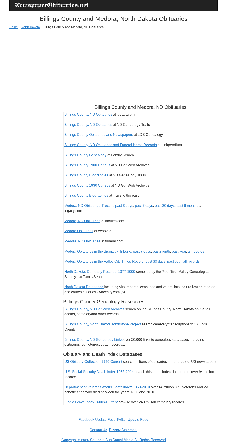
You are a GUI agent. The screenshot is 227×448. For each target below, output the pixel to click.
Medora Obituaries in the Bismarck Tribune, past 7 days (107, 251)
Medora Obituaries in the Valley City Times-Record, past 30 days (114, 261)
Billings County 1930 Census (87, 185)
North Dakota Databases (84, 287)
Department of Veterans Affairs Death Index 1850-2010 (107, 387)
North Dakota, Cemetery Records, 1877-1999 (99, 272)
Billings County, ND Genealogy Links (93, 339)
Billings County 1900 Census (87, 165)
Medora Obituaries (78, 231)
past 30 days (165, 206)
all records (196, 251)
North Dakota (30, 27)
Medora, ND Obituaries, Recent (89, 206)
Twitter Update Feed (132, 419)
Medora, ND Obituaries (82, 221)
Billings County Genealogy (85, 155)
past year (179, 251)
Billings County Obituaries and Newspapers (98, 135)
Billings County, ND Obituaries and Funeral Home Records (110, 145)
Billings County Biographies (86, 175)
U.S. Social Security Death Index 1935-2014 (99, 372)
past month (161, 251)
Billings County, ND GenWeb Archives (94, 309)
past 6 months (187, 206)
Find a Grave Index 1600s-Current (91, 402)
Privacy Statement (123, 429)
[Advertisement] (113, 65)
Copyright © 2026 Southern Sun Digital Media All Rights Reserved (113, 439)
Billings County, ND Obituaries (88, 114)
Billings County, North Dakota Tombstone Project (102, 324)
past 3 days (124, 206)
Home (13, 27)
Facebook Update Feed (97, 419)
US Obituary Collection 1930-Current (93, 361)
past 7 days (144, 206)
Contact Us (98, 429)
